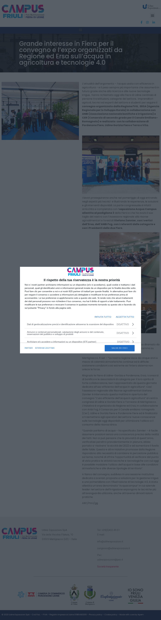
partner (29, 348)
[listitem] (80, 341)
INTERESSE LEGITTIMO (45, 348)
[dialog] (80, 310)
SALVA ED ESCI (120, 348)
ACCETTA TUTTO (125, 317)
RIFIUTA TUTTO (103, 317)
